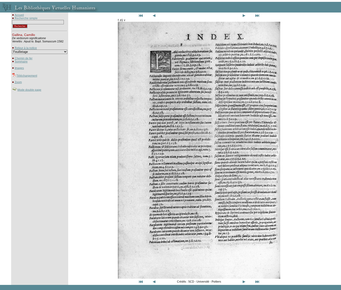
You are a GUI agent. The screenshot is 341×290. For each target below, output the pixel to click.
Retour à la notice (26, 48)
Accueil (19, 15)
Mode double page (29, 89)
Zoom (18, 82)
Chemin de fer (23, 58)
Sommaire (21, 61)
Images (19, 68)
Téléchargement (26, 75)
